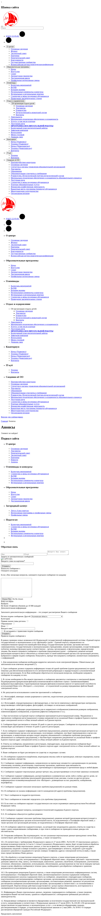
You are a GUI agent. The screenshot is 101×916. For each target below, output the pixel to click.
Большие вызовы (18, 90)
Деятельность (16, 117)
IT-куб (9, 153)
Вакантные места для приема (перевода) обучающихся (34, 189)
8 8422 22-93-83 (12, 36)
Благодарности (17, 60)
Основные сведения (19, 49)
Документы (20, 108)
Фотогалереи (16, 132)
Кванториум (11, 139)
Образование (16, 171)
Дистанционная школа (20, 78)
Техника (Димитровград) (21, 148)
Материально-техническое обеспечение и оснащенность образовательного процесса (46, 178)
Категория (5, 619)
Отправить (6, 566)
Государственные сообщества (23, 62)
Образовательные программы (18, 67)
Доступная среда (18, 124)
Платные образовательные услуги (25, 185)
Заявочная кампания (19, 130)
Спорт (13, 74)
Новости (14, 460)
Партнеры (15, 56)
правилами (22, 631)
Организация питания (20, 193)
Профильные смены (19, 515)
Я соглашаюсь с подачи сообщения (23, 631)
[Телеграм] (8, 231)
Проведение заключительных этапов (26, 98)
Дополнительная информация (13, 608)
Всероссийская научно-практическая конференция (32, 64)
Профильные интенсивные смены (25, 80)
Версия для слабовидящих (12, 417)
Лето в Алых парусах (20, 511)
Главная (4, 421)
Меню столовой (17, 135)
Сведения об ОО (13, 160)
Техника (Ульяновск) (19, 144)
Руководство (21, 110)
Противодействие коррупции (23, 162)
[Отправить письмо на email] (8, 42)
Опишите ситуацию (9, 571)
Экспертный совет (18, 53)
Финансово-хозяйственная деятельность (28, 187)
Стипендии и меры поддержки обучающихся (30, 96)
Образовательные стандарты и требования (29, 173)
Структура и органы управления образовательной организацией (38, 167)
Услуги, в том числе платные (23, 121)
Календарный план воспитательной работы (29, 128)
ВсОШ (14, 87)
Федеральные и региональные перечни (27, 94)
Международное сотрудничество (24, 191)
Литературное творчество (22, 76)
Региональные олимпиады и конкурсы (27, 92)
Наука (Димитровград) (20, 146)
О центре (10, 47)
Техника (14, 155)
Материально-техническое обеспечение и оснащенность (34, 119)
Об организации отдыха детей (23, 103)
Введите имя (6, 628)
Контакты (20, 115)
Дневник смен (17, 137)
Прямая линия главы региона (13, 621)
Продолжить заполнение (11, 914)
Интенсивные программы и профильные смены (31, 513)
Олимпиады (11, 83)
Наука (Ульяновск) (18, 142)
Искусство (15, 71)
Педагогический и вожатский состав (31, 112)
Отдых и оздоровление (15, 101)
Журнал (14, 51)
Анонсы (14, 462)
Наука (13, 69)
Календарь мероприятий (21, 85)
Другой (27, 616)
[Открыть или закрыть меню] (2, 26)
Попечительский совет (20, 58)
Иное (3, 626)
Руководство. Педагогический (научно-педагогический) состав (37, 176)
